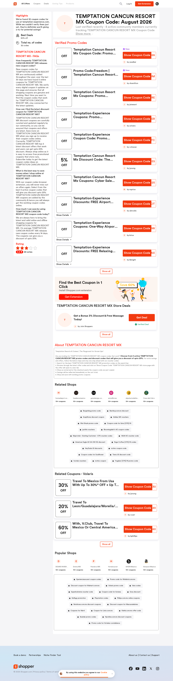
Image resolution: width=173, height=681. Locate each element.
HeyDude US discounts (93, 448)
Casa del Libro (149, 398)
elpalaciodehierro (133, 398)
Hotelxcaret (113, 567)
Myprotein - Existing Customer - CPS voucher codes (92, 436)
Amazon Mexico (149, 567)
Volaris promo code (115, 585)
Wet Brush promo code (89, 423)
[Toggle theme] (157, 4)
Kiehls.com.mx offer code (131, 610)
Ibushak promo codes (88, 617)
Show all (106, 271)
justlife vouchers (88, 429)
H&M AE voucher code (130, 436)
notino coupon (100, 461)
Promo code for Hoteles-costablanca (105, 623)
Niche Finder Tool (52, 655)
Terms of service (53, 672)
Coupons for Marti (78, 610)
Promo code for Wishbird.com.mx (122, 579)
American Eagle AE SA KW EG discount (90, 442)
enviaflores (112, 398)
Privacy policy (39, 672)
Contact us (144, 655)
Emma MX (77, 567)
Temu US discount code (121, 454)
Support (155, 655)
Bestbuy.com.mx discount (119, 411)
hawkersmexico (79, 398)
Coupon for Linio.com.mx (103, 610)
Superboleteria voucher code (82, 592)
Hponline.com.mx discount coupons (118, 617)
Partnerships (35, 655)
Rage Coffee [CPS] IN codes (125, 442)
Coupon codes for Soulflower (92, 454)
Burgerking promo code (92, 411)
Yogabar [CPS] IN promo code (126, 461)
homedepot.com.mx (63, 398)
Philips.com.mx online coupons (128, 598)
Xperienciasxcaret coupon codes (88, 579)
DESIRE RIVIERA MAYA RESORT (68, 567)
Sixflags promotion (79, 598)
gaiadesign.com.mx (98, 398)
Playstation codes (101, 598)
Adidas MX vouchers (121, 417)
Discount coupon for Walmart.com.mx (85, 585)
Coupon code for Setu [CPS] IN (119, 423)
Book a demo (20, 655)
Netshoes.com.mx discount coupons (87, 604)
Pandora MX (95, 567)
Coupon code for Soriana (111, 592)
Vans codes (136, 585)
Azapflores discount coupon (93, 417)
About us (133, 655)
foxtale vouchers (79, 461)
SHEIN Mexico (131, 567)
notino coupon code (118, 448)
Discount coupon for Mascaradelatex (124, 604)
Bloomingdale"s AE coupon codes (116, 429)
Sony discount (135, 592)
